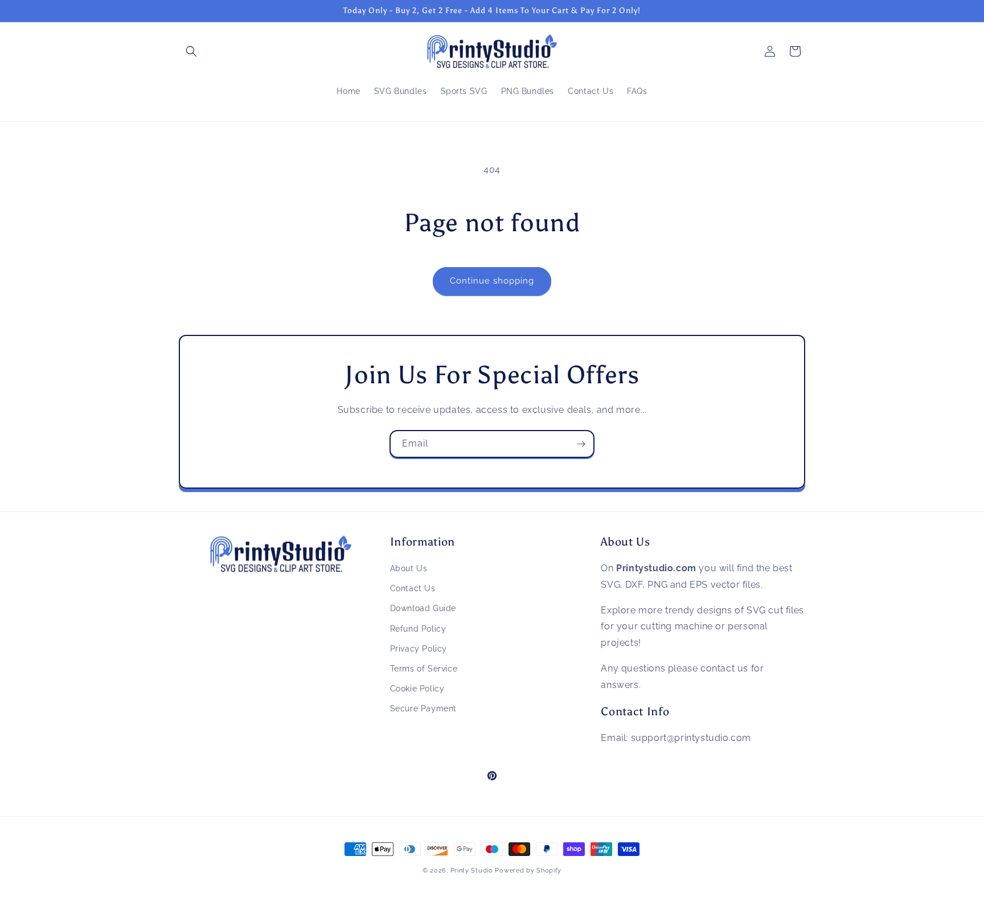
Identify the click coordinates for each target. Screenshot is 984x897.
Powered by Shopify (528, 870)
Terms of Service (424, 668)
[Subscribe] (580, 444)
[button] (191, 51)
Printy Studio (471, 870)
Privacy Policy (418, 648)
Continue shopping (492, 281)
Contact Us (413, 588)
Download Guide (423, 608)
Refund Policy (418, 628)
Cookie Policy (417, 688)
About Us (409, 568)
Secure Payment (423, 708)
